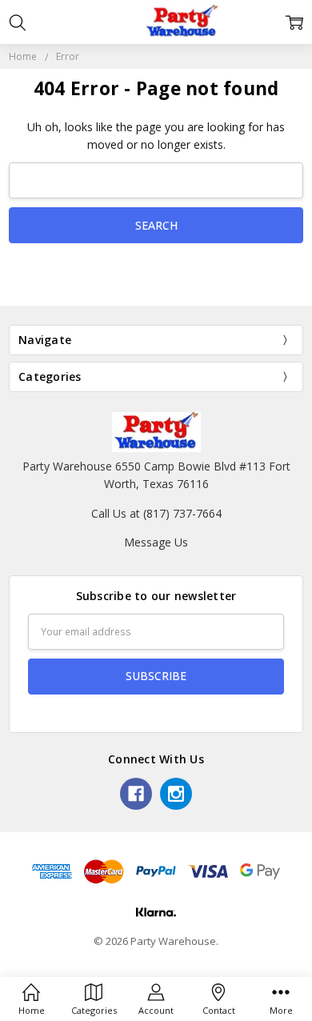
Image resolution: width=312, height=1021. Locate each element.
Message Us (156, 542)
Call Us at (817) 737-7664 (156, 513)
